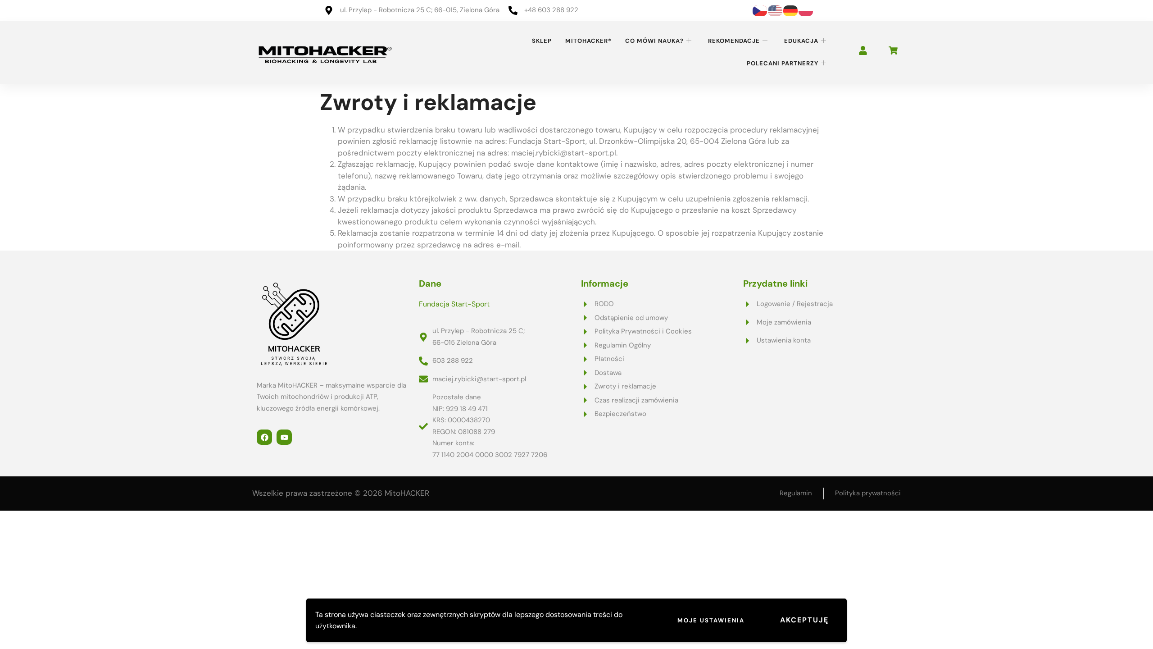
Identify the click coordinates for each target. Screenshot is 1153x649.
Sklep (542, 41)
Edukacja (801, 41)
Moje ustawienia (710, 620)
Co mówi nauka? (654, 41)
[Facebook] (264, 437)
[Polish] (806, 10)
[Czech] (760, 10)
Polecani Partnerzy (782, 63)
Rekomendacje (734, 41)
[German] (791, 10)
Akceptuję (804, 620)
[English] (775, 10)
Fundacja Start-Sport (454, 304)
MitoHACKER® (588, 41)
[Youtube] (284, 437)
